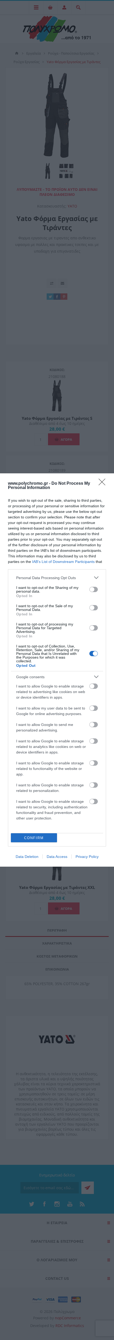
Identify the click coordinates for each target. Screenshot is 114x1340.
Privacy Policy (87, 856)
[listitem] (57, 577)
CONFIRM (34, 838)
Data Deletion (27, 856)
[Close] (104, 484)
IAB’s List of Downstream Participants (63, 561)
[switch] (93, 589)
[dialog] (57, 670)
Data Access (57, 856)
